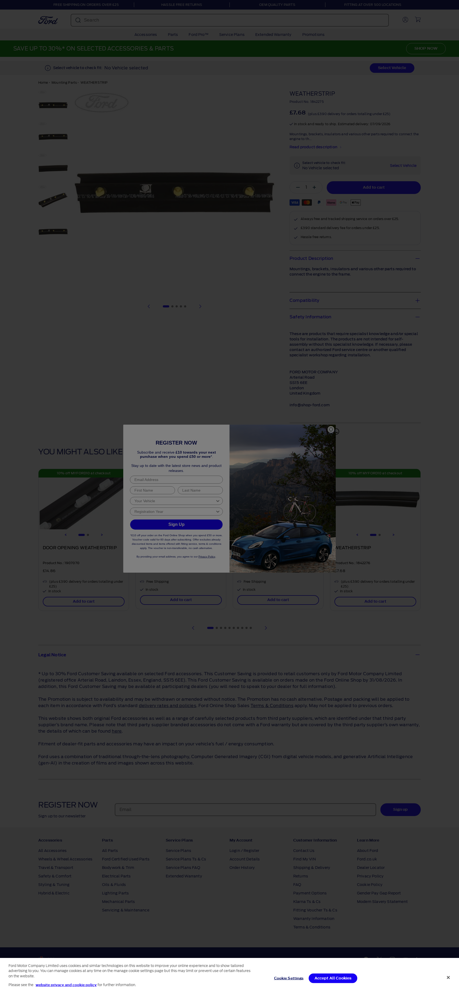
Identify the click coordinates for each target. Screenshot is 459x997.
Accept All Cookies (333, 978)
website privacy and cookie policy (66, 984)
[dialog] (229, 977)
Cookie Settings (289, 978)
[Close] (448, 977)
